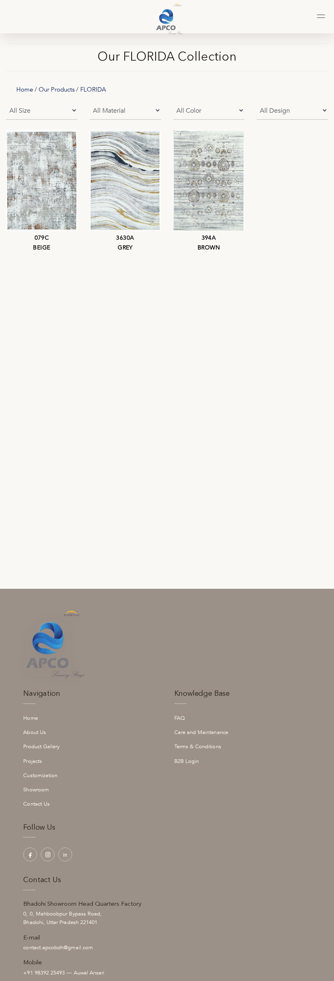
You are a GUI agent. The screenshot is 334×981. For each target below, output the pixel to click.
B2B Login (186, 761)
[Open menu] (320, 16)
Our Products (57, 89)
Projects (32, 761)
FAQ (179, 718)
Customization (40, 775)
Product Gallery (41, 746)
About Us (34, 732)
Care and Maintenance (201, 732)
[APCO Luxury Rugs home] (167, 16)
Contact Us (36, 804)
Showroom (36, 789)
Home (24, 89)
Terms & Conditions (197, 746)
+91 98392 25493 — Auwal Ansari (63, 973)
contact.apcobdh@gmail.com (58, 947)
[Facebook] (30, 854)
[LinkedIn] (65, 854)
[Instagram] (48, 854)
